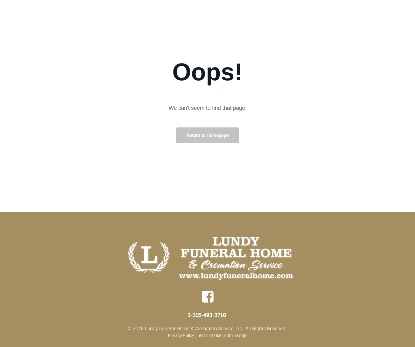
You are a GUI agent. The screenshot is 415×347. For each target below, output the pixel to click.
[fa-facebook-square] (207, 301)
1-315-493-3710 (207, 314)
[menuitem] (217, 17)
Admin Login (235, 335)
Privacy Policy (181, 335)
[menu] (402, 19)
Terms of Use (209, 335)
